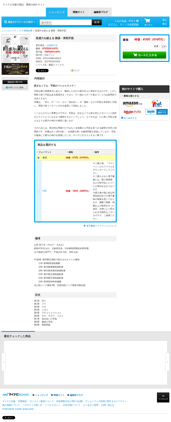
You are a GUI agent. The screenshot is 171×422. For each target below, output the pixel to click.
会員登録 (134, 24)
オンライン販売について (42, 401)
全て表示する (130, 118)
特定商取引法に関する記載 (69, 401)
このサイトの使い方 (32, 405)
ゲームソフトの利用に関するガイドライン (106, 401)
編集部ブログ (76, 395)
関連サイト (59, 395)
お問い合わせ (107, 405)
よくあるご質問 (90, 405)
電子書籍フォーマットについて (101, 226)
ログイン (113, 24)
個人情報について (11, 405)
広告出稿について (71, 405)
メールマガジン (52, 405)
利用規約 (22, 401)
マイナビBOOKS (23, 10)
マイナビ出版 (8, 401)
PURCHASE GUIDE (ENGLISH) (17, 409)
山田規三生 (52, 45)
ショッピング (41, 395)
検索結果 (28, 30)
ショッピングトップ (11, 30)
